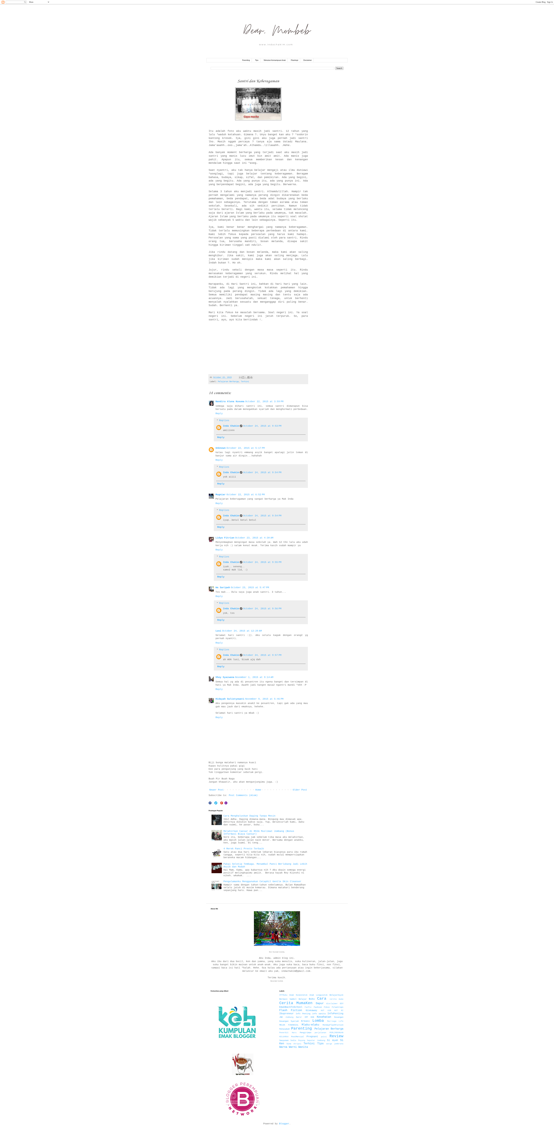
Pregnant (312, 1036)
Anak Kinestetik (298, 995)
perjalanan (320, 1033)
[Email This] (240, 377)
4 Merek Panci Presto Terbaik (243, 848)
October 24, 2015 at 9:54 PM (262, 472)
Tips (256, 60)
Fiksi (327, 1007)
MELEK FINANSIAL (289, 1025)
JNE (281, 1017)
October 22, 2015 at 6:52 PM (246, 494)
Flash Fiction (290, 1010)
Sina (289, 1044)
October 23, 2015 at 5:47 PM (250, 587)
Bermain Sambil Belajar (293, 999)
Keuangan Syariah (289, 1021)
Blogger (284, 1123)
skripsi (297, 1044)
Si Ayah (332, 1040)
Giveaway (311, 1010)
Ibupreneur (286, 1013)
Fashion (318, 1007)
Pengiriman (305, 1032)
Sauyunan (284, 1040)
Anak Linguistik (318, 995)
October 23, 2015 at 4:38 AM (254, 538)
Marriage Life (335, 1021)
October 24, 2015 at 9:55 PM (262, 562)
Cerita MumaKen (296, 1003)
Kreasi (305, 1021)
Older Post (300, 790)
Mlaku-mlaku (310, 1024)
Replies (224, 420)
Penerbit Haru (287, 1033)
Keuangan (338, 1017)
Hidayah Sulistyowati (230, 699)
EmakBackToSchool (290, 1007)
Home (258, 790)
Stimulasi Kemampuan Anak (275, 60)
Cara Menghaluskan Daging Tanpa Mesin (249, 816)
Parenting (246, 60)
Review (336, 1036)
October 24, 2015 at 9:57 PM (262, 655)
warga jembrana (334, 1044)
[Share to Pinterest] (251, 377)
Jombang (289, 1017)
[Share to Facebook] (248, 377)
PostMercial (297, 1036)
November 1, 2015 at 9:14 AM (254, 677)
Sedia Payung (297, 1040)
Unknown (221, 448)
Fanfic (308, 1007)
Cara (321, 999)
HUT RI (338, 1010)
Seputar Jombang (316, 1040)
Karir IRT (302, 1017)
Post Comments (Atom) (243, 795)
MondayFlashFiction (333, 1025)
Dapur (320, 1003)
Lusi (218, 631)
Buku (312, 999)
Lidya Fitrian (225, 538)
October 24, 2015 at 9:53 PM (262, 426)
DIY (341, 1003)
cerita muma (336, 999)
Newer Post (216, 790)
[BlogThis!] (243, 377)
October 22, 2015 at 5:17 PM (246, 448)
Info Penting (303, 1013)
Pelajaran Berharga (228, 381)
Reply (219, 413)
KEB (312, 1017)
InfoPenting (335, 1013)
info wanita (319, 1013)
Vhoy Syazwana (225, 677)
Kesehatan (324, 1017)
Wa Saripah (223, 587)
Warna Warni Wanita (293, 1047)
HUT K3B (326, 1010)
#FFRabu (283, 995)
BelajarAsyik (336, 995)
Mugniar (221, 494)
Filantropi (294, 60)
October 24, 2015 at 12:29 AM (242, 631)
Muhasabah (284, 1029)
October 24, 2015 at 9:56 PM (262, 608)
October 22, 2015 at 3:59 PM (264, 401)
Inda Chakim (231, 426)
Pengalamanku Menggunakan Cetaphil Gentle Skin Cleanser (262, 881)
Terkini (245, 381)
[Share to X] (245, 377)
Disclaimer (307, 60)
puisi (324, 1037)
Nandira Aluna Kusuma (230, 401)
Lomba (318, 1021)
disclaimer (332, 1004)
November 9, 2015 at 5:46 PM (264, 699)
